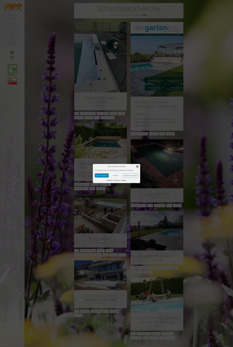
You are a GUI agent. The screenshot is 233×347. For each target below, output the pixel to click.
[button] (137, 166)
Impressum (123, 180)
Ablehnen (115, 175)
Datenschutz (110, 180)
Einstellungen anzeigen (130, 175)
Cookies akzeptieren (102, 175)
